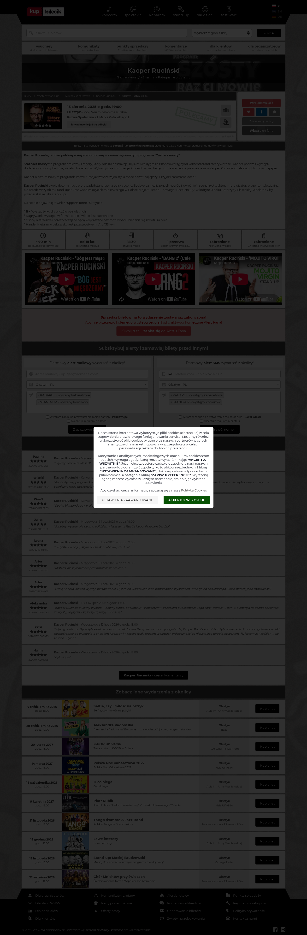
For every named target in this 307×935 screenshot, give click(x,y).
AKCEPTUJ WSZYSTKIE (186, 500)
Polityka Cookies (194, 490)
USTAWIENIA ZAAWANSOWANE (127, 500)
